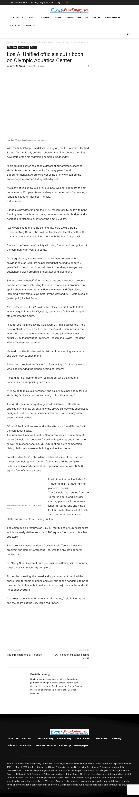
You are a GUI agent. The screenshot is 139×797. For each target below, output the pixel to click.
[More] (41, 73)
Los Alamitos (23, 47)
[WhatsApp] (33, 73)
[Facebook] (130, 2)
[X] (18, 73)
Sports (33, 47)
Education (21, 42)
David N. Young (17, 66)
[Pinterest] (25, 73)
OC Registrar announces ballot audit (72, 656)
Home (10, 42)
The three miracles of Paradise (24, 654)
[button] (128, 34)
